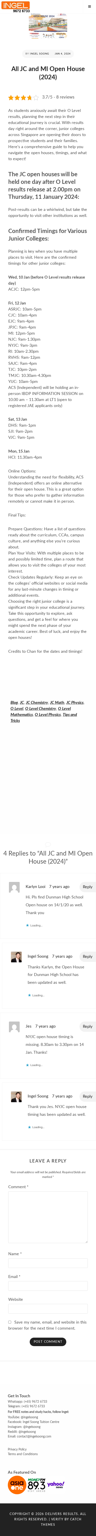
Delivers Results (61, 1514)
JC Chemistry (37, 703)
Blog (14, 703)
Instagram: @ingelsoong (24, 1427)
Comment (18, 1187)
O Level (16, 709)
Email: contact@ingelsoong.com (29, 1436)
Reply (87, 887)
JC (22, 703)
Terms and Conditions (23, 1454)
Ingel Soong (39, 53)
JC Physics (74, 703)
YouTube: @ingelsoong (23, 1417)
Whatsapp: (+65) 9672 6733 (27, 1401)
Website (15, 1300)
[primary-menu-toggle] (89, 6)
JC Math (57, 703)
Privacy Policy (17, 1449)
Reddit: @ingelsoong (22, 1431)
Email (14, 1277)
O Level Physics (48, 715)
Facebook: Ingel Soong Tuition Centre (33, 1422)
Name (15, 1254)
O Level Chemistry (40, 709)
